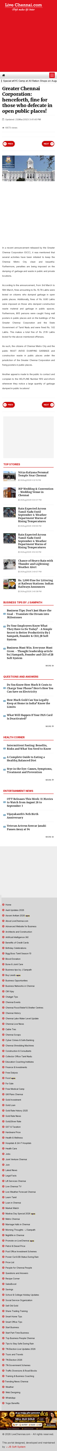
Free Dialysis (11, 1072)
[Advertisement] (28, 42)
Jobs (7, 1154)
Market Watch (12, 1208)
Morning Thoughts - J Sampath (20, 1230)
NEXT (46, 144)
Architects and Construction (18, 932)
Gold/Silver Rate (13, 1121)
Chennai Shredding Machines (19, 1045)
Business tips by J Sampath (18, 969)
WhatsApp (10, 1398)
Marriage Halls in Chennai (17, 1224)
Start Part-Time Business (17, 1332)
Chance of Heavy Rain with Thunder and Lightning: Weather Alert (35, 564)
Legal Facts (11, 1175)
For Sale (9, 1083)
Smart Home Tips (13, 1316)
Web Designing (12, 1392)
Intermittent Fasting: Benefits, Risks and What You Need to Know (29, 747)
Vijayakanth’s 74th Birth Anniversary (22, 815)
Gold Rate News (13, 1116)
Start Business (12, 1327)
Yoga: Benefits (12, 1403)
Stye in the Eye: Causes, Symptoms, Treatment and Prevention (29, 770)
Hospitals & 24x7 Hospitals (18, 1143)
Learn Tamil (11, 1197)
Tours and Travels (14, 1354)
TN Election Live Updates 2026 (20, 1349)
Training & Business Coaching (19, 1376)
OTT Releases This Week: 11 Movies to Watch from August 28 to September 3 (30, 802)
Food (8, 1078)
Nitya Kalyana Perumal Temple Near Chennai (33, 474)
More (48, 666)
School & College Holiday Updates (22, 1295)
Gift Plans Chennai (14, 1094)
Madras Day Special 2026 (18, 1213)
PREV (10, 144)
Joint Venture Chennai (16, 1159)
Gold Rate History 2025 (16, 1110)
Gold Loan (10, 1105)
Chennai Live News (14, 1024)
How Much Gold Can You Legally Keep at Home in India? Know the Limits (28, 703)
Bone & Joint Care (14, 964)
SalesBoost (10, 1284)
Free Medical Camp (14, 1089)
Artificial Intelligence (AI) (17, 937)
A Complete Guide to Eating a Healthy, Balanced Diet (26, 759)
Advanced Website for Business (20, 926)
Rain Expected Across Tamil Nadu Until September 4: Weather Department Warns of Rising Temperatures (32, 515)
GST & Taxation (13, 1127)
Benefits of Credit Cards (17, 942)
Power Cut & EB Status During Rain (22, 1257)
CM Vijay (9, 991)
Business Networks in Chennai (19, 986)
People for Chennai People (18, 1267)
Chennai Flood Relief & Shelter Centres (24, 1007)
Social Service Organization (18, 1300)
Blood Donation (12, 959)
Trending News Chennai (16, 1381)
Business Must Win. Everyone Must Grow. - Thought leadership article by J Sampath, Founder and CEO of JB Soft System (30, 653)
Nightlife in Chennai (14, 1235)
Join (7, 1165)
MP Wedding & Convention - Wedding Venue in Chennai (35, 492)
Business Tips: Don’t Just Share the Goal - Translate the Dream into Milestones (29, 614)
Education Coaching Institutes (19, 1062)
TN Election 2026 (13, 1360)
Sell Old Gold (11, 1305)
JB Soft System (16, 1446)
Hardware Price (13, 1132)
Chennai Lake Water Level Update (22, 1018)
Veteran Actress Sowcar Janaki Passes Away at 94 (26, 827)
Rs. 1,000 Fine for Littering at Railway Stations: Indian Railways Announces (35, 583)
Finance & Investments (16, 1067)
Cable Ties (10, 1029)
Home (8, 904)
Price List (9, 1262)
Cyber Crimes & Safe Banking (19, 1040)
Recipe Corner (12, 1278)
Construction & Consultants (18, 1051)
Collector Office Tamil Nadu (18, 1056)
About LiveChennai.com (16, 921)
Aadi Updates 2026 (14, 910)
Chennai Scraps (13, 1034)
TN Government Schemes (17, 1365)
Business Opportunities (16, 980)
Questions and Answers (16, 1273)
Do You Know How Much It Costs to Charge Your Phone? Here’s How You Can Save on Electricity (30, 688)
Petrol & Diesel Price (15, 1246)
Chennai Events (12, 1002)
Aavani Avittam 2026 (15, 915)
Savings (9, 1289)
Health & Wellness (14, 1137)
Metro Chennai (12, 1219)
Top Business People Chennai (20, 1338)
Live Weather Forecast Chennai (20, 1192)
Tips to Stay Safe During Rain (19, 1343)
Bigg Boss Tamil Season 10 (18, 953)
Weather (9, 1387)
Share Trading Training (16, 1311)
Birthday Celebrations (15, 948)
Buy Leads (10, 975)
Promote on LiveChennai (17, 1240)
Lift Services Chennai (15, 1181)
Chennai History (13, 1013)
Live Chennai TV (13, 1186)
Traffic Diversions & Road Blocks (21, 1370)
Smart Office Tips (13, 1322)
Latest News (11, 1170)
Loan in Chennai (13, 1202)
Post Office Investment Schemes (21, 1251)
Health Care (11, 1148)
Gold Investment (13, 1100)
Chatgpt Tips (11, 997)
